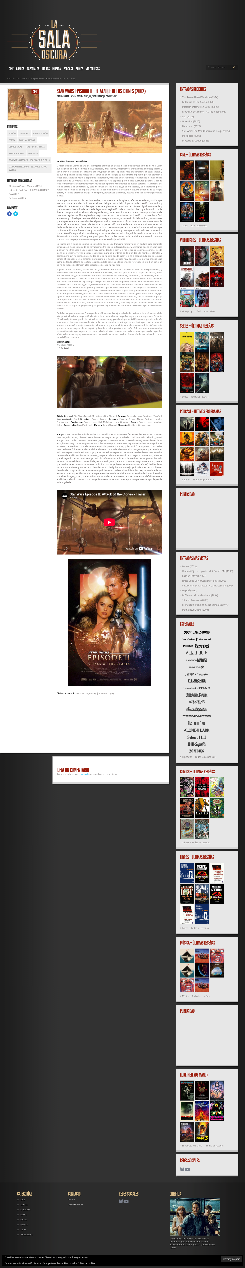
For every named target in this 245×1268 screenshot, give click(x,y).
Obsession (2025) (191, 121)
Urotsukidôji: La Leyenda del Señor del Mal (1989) (207, 571)
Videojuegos (93, 69)
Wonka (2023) (189, 566)
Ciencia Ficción (40, 134)
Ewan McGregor (27, 140)
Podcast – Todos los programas (198, 479)
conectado (84, 774)
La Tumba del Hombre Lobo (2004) (200, 595)
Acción (12, 134)
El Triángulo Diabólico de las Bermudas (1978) (205, 605)
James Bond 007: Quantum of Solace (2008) (204, 580)
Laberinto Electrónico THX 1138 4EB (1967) (29, 190)
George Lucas (15, 147)
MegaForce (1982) (191, 136)
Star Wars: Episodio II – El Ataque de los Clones (28, 168)
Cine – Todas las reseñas (194, 225)
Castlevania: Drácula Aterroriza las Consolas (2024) (208, 585)
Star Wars (33, 153)
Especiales (33, 69)
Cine (11, 69)
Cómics (20, 69)
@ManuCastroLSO (65, 345)
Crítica (12, 140)
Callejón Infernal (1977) (194, 576)
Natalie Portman (16, 153)
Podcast (68, 69)
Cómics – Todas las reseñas (196, 842)
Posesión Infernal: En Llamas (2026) (200, 107)
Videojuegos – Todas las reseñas (198, 311)
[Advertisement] (109, 724)
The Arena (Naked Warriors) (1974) (25, 186)
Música (56, 69)
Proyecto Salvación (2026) (195, 140)
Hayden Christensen (35, 147)
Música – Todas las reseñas (196, 996)
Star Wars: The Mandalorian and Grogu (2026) (206, 131)
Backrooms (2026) (17, 198)
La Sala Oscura (77, 96)
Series (79, 69)
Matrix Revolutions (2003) (195, 609)
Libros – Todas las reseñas (195, 928)
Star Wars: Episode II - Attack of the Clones (29, 160)
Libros (46, 69)
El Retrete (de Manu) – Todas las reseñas (203, 1145)
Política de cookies (86, 1263)
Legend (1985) (189, 590)
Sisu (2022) (14, 194)
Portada (11, 78)
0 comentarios (110, 96)
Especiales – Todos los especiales (198, 757)
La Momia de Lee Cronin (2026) (198, 102)
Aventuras (25, 134)
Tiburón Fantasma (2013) (195, 600)
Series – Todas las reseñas (195, 396)
